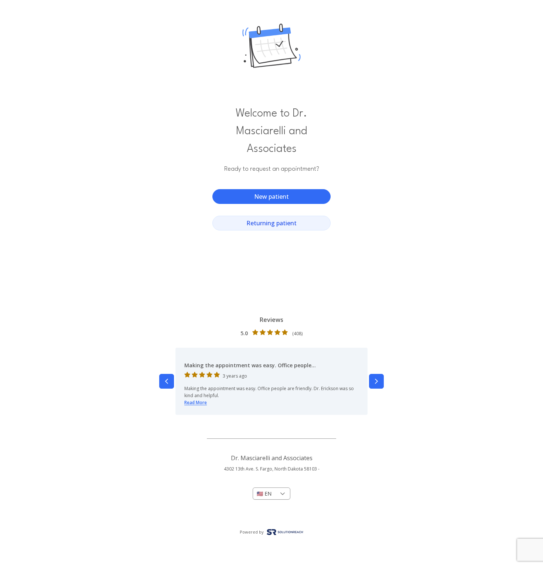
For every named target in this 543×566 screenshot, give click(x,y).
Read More (195, 402)
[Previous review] (166, 381)
